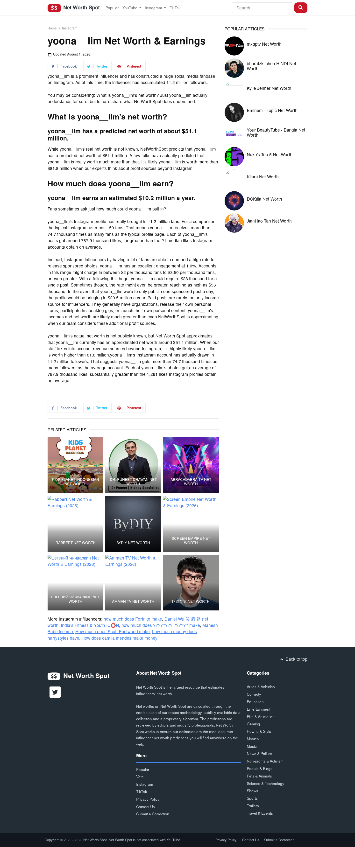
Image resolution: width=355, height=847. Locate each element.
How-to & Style (259, 731)
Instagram (154, 7)
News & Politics (259, 753)
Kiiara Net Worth (263, 177)
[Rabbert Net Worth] (75, 524)
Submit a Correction (152, 813)
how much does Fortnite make (133, 619)
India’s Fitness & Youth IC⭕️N (90, 625)
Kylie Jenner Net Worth (269, 88)
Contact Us (145, 806)
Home (52, 28)
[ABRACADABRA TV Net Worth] (191, 465)
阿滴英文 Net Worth (191, 601)
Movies (253, 738)
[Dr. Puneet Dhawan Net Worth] (133, 465)
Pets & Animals (259, 775)
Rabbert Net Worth (76, 542)
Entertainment (258, 709)
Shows (252, 790)
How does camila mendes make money (119, 638)
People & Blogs (259, 768)
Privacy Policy (147, 799)
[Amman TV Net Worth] (133, 582)
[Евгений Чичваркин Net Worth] (75, 582)
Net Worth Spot (80, 7)
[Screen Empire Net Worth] (191, 524)
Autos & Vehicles (261, 686)
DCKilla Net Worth (264, 199)
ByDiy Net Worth (133, 542)
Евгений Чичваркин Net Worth (75, 599)
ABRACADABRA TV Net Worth (190, 481)
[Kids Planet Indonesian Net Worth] (75, 465)
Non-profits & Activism (265, 760)
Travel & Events (260, 813)
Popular (112, 7)
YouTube (130, 7)
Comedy (254, 694)
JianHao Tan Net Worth (269, 221)
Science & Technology (265, 783)
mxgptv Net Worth (264, 44)
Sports (252, 798)
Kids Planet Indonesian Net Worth (75, 481)
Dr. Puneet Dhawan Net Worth (133, 481)
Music (252, 746)
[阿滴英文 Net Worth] (191, 582)
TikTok (175, 7)
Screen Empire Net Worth (191, 540)
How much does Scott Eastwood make (112, 631)
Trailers (253, 805)
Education (255, 701)
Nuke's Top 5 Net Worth (269, 154)
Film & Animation (261, 716)
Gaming (253, 723)
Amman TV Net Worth (133, 601)
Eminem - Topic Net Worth (272, 110)
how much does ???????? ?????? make (160, 625)
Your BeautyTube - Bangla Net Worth (276, 132)
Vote (140, 776)
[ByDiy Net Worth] (133, 524)
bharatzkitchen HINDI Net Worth (271, 65)
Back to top (295, 659)
